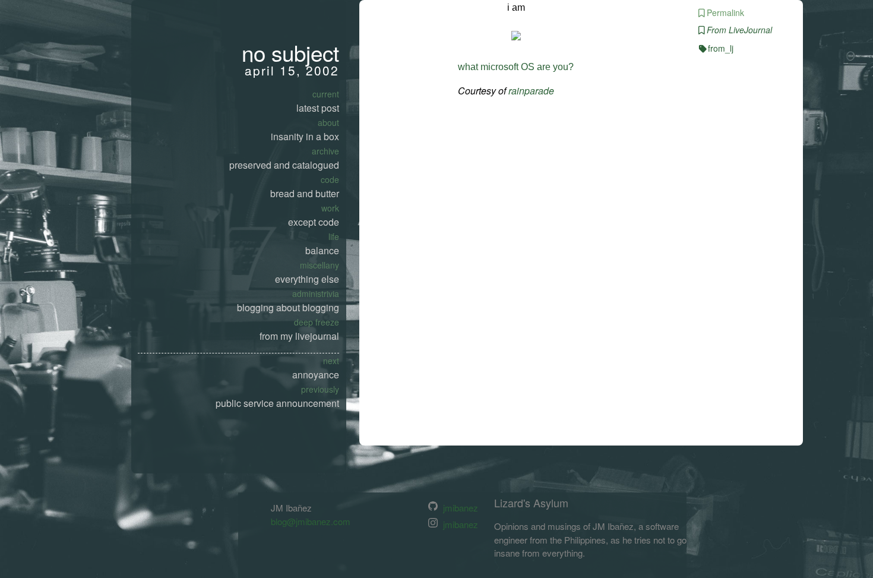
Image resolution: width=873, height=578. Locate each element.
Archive (325, 151)
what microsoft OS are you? (516, 67)
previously (320, 389)
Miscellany (319, 265)
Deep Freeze (316, 322)
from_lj (720, 48)
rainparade (531, 90)
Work (330, 208)
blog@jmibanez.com (310, 521)
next (331, 361)
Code (330, 179)
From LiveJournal (739, 30)
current (325, 94)
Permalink (725, 12)
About (328, 122)
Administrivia (315, 293)
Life (333, 236)
